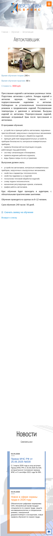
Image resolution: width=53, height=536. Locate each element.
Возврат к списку (9, 218)
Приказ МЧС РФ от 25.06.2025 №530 (22, 460)
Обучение (15, 32)
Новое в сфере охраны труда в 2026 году (24, 498)
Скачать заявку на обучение (18, 212)
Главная (4, 32)
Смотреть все (26, 442)
